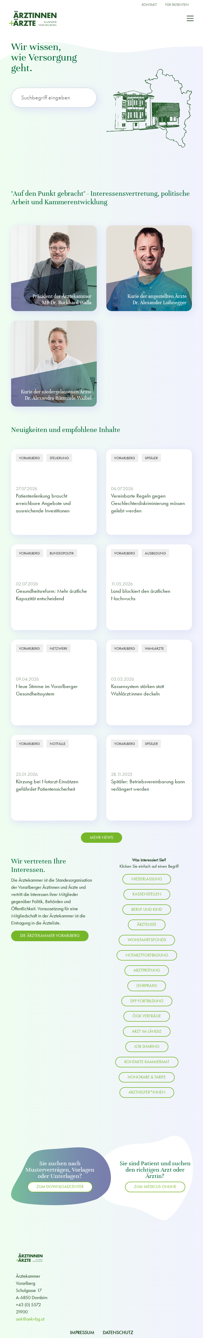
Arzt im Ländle (147, 1031)
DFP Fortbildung (146, 1001)
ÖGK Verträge (146, 1016)
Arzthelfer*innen (146, 1092)
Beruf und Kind (146, 909)
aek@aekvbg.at (30, 1319)
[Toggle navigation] (190, 18)
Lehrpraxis (146, 985)
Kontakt (149, 4)
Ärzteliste (146, 924)
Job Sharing (146, 1046)
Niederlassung (146, 879)
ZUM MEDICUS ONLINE (155, 1186)
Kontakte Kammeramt (146, 1061)
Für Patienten (177, 4)
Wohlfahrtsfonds (147, 940)
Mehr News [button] (101, 837)
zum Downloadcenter (60, 1186)
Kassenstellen (146, 894)
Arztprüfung (146, 970)
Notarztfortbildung (147, 955)
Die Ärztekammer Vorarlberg (50, 935)
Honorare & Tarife (147, 1077)
